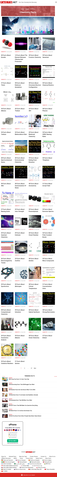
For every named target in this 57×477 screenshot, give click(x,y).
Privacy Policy (29, 458)
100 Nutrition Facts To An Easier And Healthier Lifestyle (23, 395)
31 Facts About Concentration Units (47, 286)
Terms (21, 458)
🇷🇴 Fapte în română (6, 469)
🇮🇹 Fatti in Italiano (46, 460)
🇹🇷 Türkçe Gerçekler (50, 469)
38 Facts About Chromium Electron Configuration (35, 85)
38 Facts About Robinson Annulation (20, 85)
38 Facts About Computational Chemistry (6, 312)
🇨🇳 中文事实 (4, 471)
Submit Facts (39, 458)
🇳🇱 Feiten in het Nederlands (26, 467)
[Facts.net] (8, 2)
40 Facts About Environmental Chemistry (20, 160)
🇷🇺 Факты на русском (19, 469)
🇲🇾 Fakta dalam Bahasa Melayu (9, 467)
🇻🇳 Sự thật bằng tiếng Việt (35, 469)
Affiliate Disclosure (6, 458)
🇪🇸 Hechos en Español (34, 460)
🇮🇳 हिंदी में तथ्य (47, 463)
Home (22, 8)
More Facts (48, 458)
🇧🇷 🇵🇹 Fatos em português (8, 462)
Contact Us (43, 456)
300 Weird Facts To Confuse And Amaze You (20, 410)
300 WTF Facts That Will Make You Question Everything (23, 405)
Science (27, 8)
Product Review (34, 456)
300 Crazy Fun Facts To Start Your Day (19, 379)
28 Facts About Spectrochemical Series (6, 160)
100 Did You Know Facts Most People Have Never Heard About (25, 416)
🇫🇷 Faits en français (21, 460)
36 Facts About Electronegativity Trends (6, 261)
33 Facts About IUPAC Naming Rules (47, 134)
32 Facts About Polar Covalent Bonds (47, 235)
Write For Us (52, 456)
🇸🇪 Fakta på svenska (35, 462)
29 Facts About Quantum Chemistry (6, 235)
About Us (3, 456)
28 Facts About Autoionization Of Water (20, 186)
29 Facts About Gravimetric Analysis (6, 338)
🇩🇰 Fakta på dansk (22, 462)
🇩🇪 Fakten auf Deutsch (7, 460)
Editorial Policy (12, 456)
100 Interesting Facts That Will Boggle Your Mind (21, 384)
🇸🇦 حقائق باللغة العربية (19, 463)
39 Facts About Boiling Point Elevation (33, 160)
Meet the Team (23, 456)
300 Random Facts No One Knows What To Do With (22, 389)
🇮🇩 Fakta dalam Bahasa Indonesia (9, 465)
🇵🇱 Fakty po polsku (41, 467)
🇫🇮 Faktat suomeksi (6, 463)
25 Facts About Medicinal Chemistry (33, 134)
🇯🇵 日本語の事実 (25, 465)
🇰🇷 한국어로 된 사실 (37, 465)
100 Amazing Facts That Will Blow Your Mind (20, 400)
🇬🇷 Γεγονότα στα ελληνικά (34, 463)
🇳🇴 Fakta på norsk (47, 462)
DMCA (15, 458)
